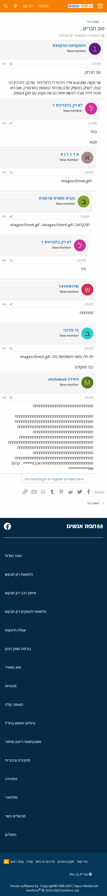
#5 (4, 216)
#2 (4, 123)
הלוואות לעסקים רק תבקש (26, 611)
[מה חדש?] (15, 6)
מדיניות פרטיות (45, 861)
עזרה (30, 861)
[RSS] (6, 861)
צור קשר (82, 861)
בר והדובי (71, 330)
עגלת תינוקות (15, 630)
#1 (4, 64)
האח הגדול (13, 556)
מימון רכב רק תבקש (20, 593)
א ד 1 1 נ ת (69, 154)
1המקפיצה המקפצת (88, 35)
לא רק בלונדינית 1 (68, 105)
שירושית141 (69, 286)
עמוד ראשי (17, 861)
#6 (4, 260)
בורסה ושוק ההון (18, 649)
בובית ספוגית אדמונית (57, 198)
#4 (4, 304)
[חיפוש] (6, 6)
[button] (100, 6)
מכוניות (10, 686)
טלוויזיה (11, 779)
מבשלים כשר (15, 816)
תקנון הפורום (65, 861)
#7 (4, 348)
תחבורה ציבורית (17, 760)
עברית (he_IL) (79, 874)
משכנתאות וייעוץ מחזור (23, 742)
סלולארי (11, 797)
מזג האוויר (13, 667)
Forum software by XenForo (45, 888)
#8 (4, 397)
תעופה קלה (14, 704)
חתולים (10, 835)
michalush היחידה (63, 379)
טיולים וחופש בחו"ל (20, 723)
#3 (4, 172)
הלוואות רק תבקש (19, 574)
